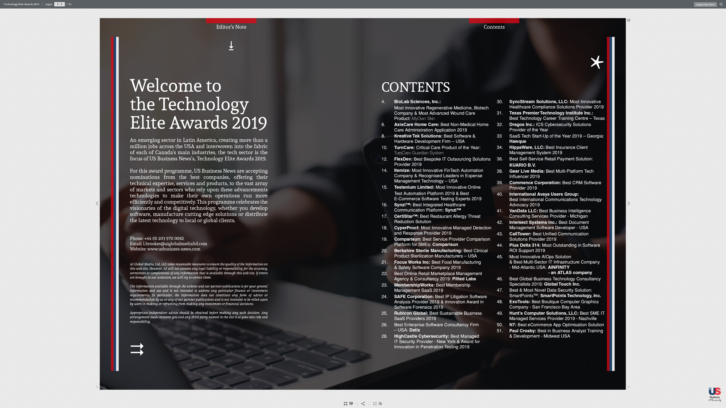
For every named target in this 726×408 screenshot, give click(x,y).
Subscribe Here (705, 4)
